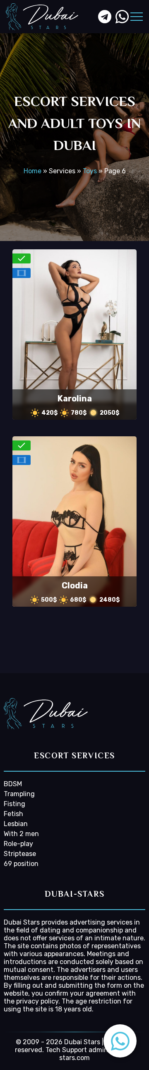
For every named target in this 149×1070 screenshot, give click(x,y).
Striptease (20, 854)
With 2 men (21, 834)
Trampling (19, 794)
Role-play (18, 844)
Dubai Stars (22, 922)
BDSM (13, 784)
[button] (120, 1041)
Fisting (14, 804)
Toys (90, 171)
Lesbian (16, 824)
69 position (21, 864)
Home (32, 171)
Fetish (13, 814)
